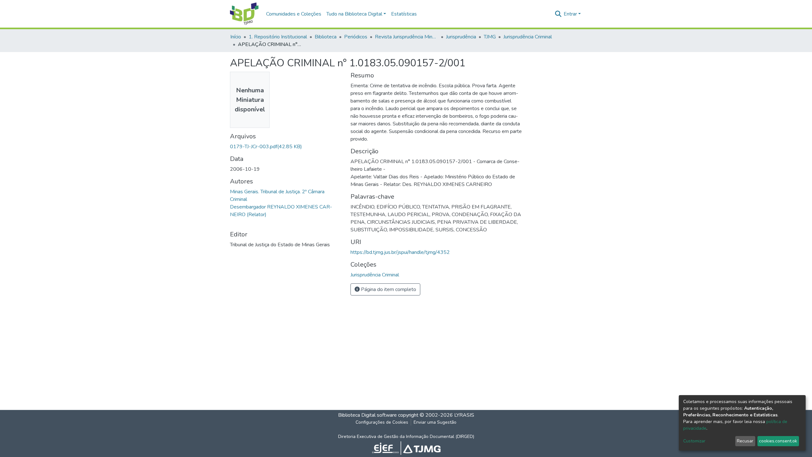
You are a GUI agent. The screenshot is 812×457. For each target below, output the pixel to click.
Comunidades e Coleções (293, 13)
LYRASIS (464, 415)
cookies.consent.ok (778, 441)
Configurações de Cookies (382, 422)
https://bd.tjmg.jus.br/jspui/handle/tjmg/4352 (400, 252)
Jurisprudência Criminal (527, 36)
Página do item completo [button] (388, 289)
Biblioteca (326, 36)
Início (235, 36)
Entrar (570, 13)
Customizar (694, 441)
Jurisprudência (461, 36)
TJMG (490, 36)
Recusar (745, 441)
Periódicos (355, 36)
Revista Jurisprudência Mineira (406, 36)
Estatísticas (404, 13)
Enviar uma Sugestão (435, 422)
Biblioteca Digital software (367, 415)
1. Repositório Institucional (278, 36)
